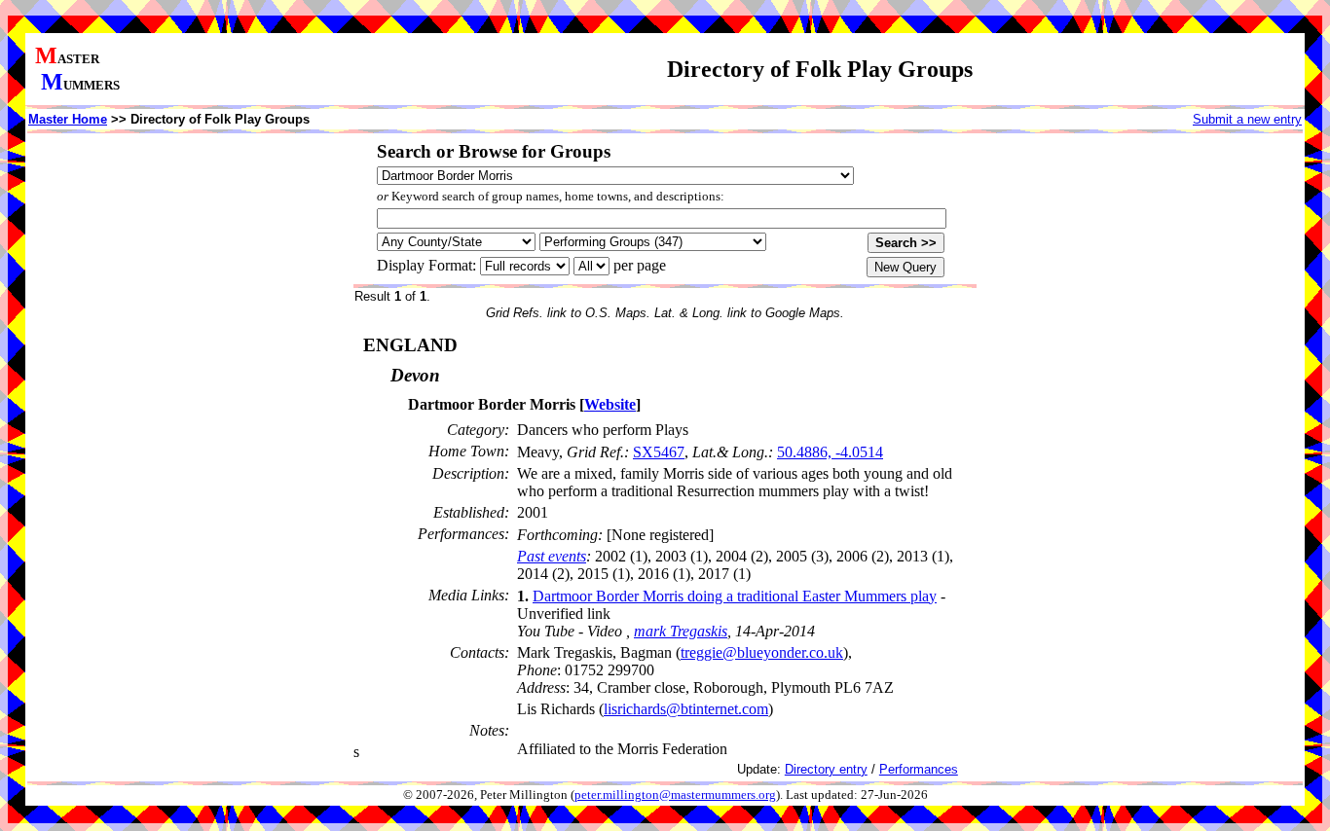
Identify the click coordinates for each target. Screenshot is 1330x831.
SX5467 (658, 452)
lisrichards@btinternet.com (686, 709)
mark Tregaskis (680, 631)
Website (610, 404)
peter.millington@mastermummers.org (675, 795)
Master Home (67, 119)
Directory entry (826, 769)
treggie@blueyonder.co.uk (762, 652)
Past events (551, 556)
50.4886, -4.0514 (830, 452)
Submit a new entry (1247, 119)
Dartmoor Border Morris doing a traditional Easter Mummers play (735, 596)
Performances (918, 769)
